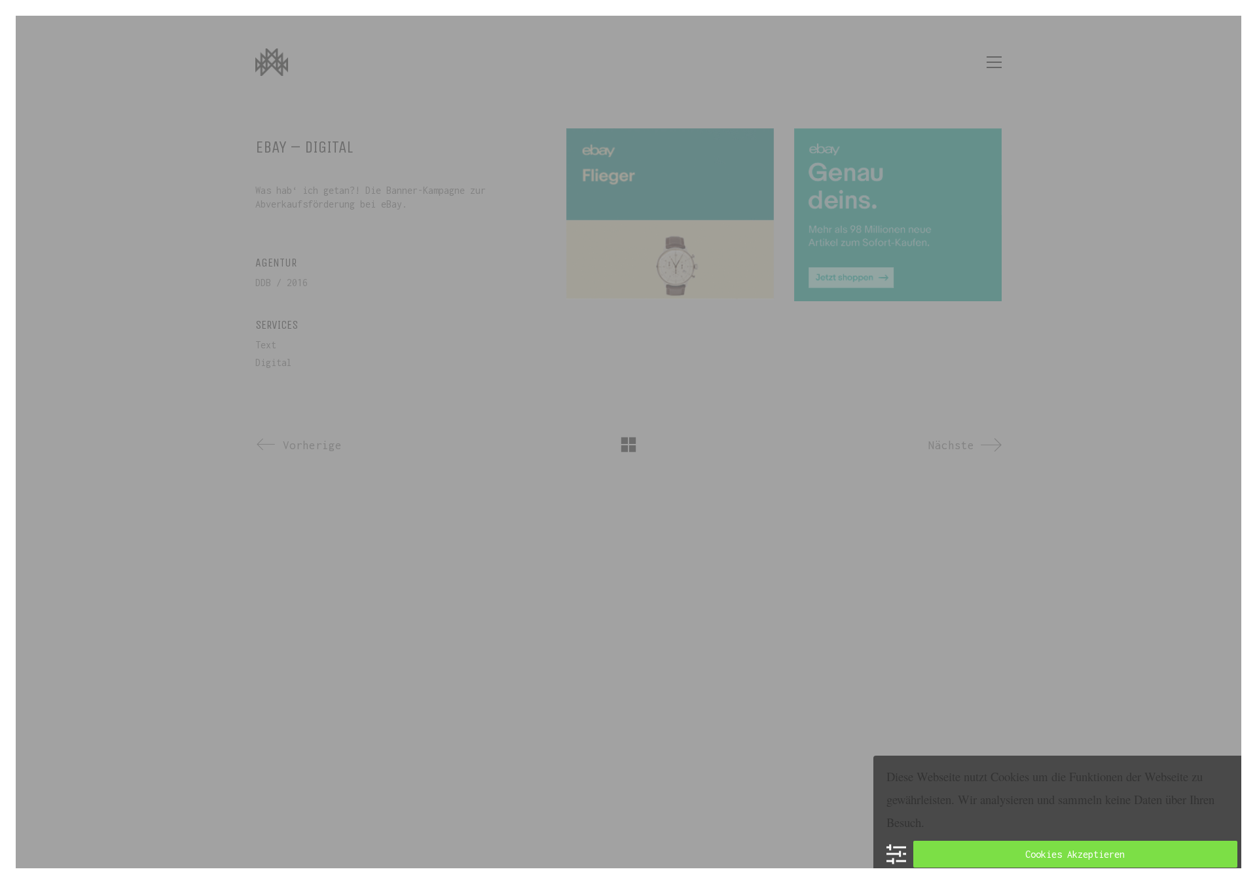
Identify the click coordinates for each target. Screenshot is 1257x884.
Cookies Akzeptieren (1075, 854)
